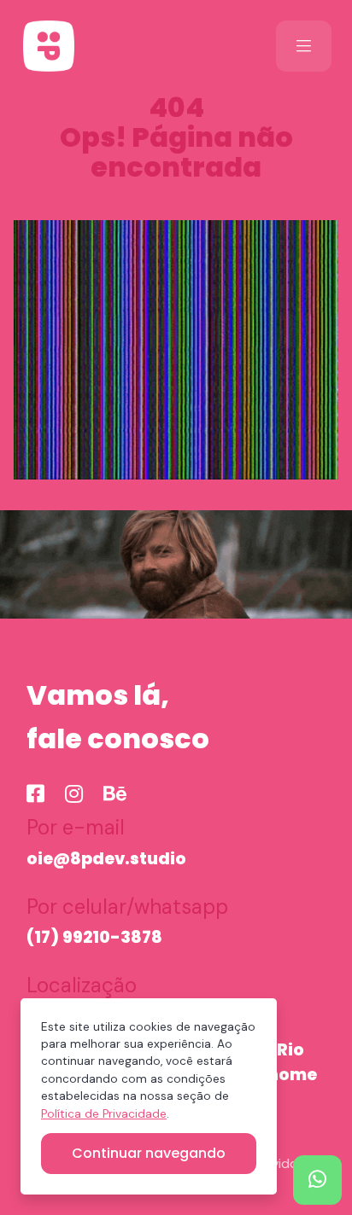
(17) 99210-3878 (94, 937)
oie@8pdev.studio (106, 858)
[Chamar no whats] (317, 1180)
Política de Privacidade (104, 1114)
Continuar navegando (149, 1153)
